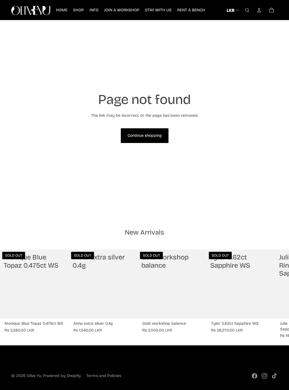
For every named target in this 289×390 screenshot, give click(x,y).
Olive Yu (34, 375)
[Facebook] (254, 375)
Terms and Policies (103, 375)
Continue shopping (145, 135)
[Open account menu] (259, 10)
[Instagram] (264, 375)
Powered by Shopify (62, 375)
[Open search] (247, 10)
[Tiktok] (274, 375)
